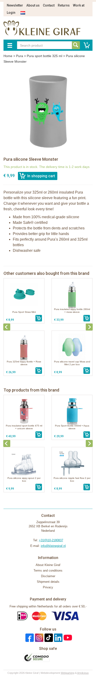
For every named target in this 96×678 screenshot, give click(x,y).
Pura (19, 56)
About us (33, 5)
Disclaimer (48, 576)
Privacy (48, 587)
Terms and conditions (48, 570)
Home (7, 56)
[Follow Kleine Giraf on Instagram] (38, 637)
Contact (49, 5)
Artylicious (83, 672)
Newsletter (15, 5)
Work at (78, 5)
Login (11, 12)
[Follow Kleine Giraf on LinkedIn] (57, 637)
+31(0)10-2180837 (51, 540)
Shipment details (48, 581)
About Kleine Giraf (48, 565)
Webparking (67, 672)
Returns (64, 5)
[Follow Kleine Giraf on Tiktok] (48, 637)
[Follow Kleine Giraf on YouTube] (67, 637)
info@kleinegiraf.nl (53, 546)
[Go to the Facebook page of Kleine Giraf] (29, 637)
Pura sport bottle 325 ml (44, 56)
